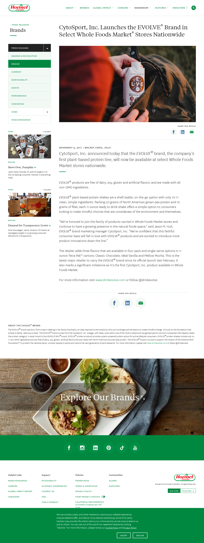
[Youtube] (135, 447)
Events (15, 87)
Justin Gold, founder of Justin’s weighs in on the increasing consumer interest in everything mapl (29, 174)
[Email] (191, 132)
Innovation (17, 103)
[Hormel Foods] (19, 7)
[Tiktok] (122, 447)
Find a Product (50, 502)
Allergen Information (54, 485)
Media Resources (21, 119)
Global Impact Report (20, 491)
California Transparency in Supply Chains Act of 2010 (89, 504)
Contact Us (48, 491)
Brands (15, 63)
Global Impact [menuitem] (102, 7)
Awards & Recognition (24, 55)
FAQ (44, 496)
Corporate (187, 490)
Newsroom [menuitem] (142, 7)
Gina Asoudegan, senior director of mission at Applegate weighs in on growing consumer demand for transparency (29, 233)
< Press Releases (20, 25)
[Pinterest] (108, 447)
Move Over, (21, 167)
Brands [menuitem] (84, 7)
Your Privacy (87, 496)
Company (16, 71)
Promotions (82, 480)
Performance (19, 95)
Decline (140, 535)
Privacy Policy (83, 491)
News (14, 111)
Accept (123, 535)
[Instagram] (82, 447)
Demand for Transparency (28, 225)
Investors (13, 496)
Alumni (113, 480)
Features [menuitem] (161, 7)
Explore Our (100, 396)
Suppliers (114, 485)
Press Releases (19, 47)
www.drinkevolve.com (110, 279)
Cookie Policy (112, 527)
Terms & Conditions (86, 485)
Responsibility (19, 79)
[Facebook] (173, 132)
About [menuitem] (70, 7)
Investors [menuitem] (179, 7)
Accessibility (49, 480)
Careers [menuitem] (123, 7)
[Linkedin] (182, 132)
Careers (12, 485)
